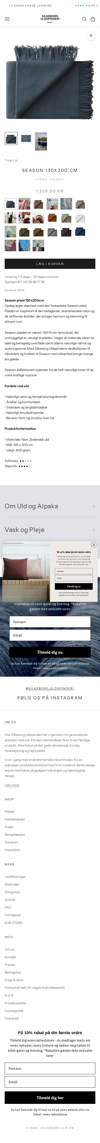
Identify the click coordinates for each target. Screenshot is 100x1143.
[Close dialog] (94, 545)
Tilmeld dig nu (73, 586)
